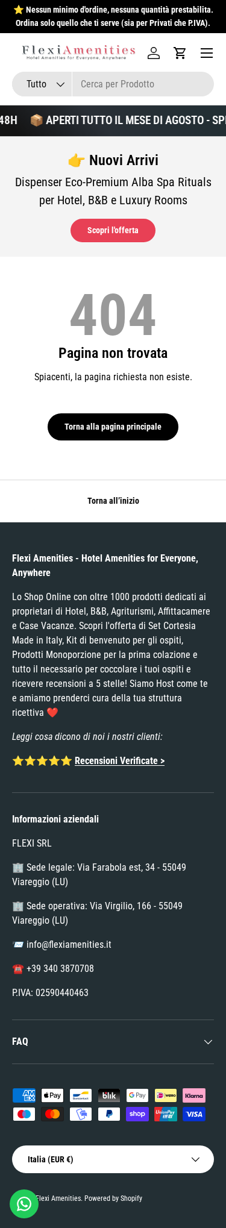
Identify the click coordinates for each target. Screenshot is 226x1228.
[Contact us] (24, 1203)
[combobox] (113, 84)
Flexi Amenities (58, 1198)
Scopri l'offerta (113, 230)
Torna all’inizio (113, 501)
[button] (180, 53)
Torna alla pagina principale (113, 426)
